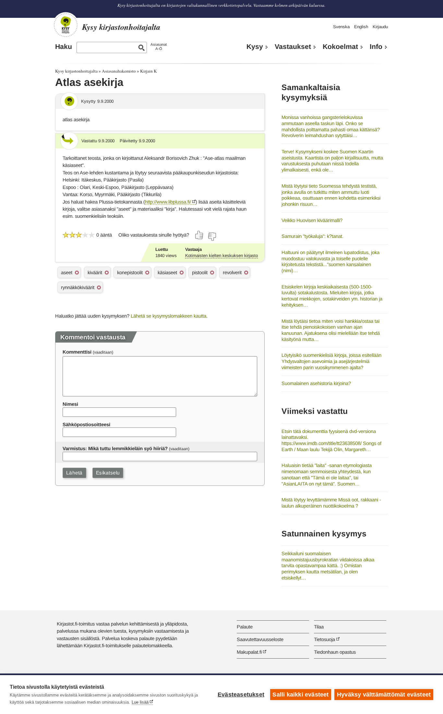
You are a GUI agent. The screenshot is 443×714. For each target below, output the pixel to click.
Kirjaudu (380, 26)
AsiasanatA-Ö (158, 46)
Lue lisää (140, 702)
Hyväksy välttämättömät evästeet (384, 694)
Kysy (254, 47)
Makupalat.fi (249, 652)
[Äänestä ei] (212, 236)
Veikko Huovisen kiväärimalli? (311, 220)
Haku (63, 47)
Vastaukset (293, 47)
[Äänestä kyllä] (199, 235)
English (361, 26)
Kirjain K (148, 71)
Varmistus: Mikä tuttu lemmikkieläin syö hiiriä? (115, 448)
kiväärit (95, 272)
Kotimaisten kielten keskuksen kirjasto (221, 255)
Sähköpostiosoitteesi (86, 424)
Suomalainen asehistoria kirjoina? (316, 383)
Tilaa (319, 626)
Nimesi (70, 404)
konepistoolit (130, 272)
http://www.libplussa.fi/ (168, 202)
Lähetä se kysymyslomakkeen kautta (168, 316)
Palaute (245, 626)
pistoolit (200, 272)
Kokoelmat (340, 47)
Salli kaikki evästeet (300, 694)
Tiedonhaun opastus (335, 652)
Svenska (341, 26)
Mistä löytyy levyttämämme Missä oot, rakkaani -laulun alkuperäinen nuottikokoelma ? (331, 503)
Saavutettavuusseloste (260, 639)
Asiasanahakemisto (119, 71)
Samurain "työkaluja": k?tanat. (312, 236)
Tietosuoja (324, 639)
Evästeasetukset (241, 694)
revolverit (232, 272)
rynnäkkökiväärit (77, 287)
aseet (66, 272)
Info (376, 47)
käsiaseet (167, 272)
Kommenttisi (77, 352)
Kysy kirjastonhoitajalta (76, 71)
